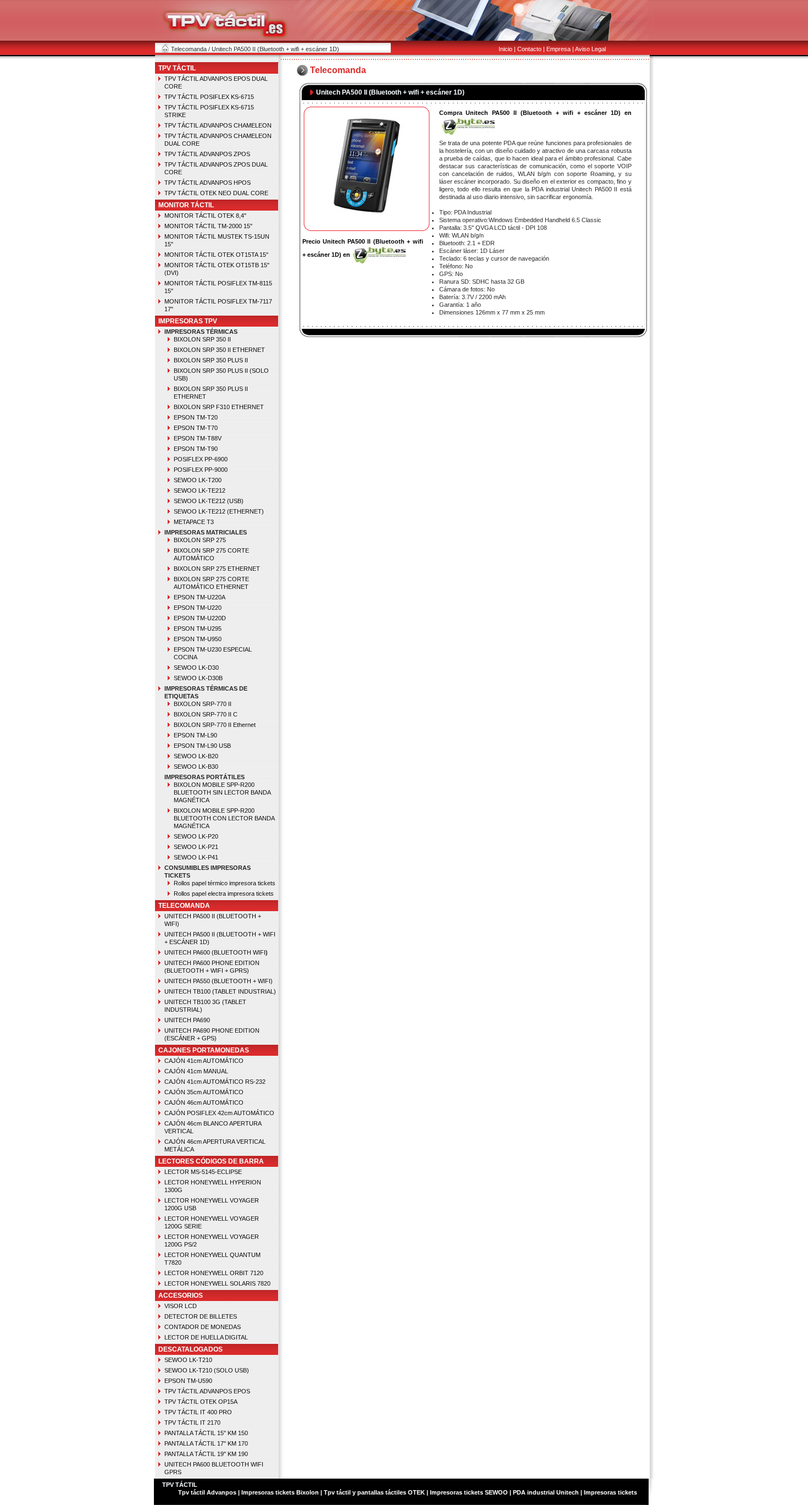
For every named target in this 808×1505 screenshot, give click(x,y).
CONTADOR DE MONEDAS (202, 1327)
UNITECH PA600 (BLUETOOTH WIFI (214, 952)
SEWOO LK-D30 (196, 667)
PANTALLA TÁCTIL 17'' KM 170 (206, 1443)
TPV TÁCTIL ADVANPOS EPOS (207, 1391)
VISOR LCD (180, 1306)
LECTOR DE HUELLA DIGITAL (206, 1337)
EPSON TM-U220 (198, 607)
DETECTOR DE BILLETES (200, 1316)
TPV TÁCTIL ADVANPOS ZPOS (207, 154)
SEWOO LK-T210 (188, 1360)
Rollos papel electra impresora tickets (224, 893)
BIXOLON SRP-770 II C (205, 714)
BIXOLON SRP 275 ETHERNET (217, 568)
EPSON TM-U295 (198, 628)
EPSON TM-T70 (196, 428)
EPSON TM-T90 (196, 448)
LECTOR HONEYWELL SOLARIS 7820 (217, 1283)
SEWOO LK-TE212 (199, 490)
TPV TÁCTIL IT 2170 (192, 1422)
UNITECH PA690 (187, 1020)
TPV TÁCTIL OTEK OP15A (200, 1401)
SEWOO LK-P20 (196, 836)
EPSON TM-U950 (198, 639)
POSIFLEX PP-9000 (201, 469)
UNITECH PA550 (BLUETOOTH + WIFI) (218, 981)
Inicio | (507, 49)
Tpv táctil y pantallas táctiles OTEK (374, 1492)
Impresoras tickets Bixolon (280, 1492)
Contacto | (531, 49)
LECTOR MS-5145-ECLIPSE (203, 1171)
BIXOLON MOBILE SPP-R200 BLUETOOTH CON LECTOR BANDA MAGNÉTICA (224, 818)
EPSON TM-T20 (196, 417)
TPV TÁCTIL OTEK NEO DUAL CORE (216, 193)
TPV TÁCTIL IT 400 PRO (198, 1412)
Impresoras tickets (609, 1492)
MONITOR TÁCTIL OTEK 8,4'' (205, 215)
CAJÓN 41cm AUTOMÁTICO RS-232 (214, 1081)
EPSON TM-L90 (195, 735)
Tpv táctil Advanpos (208, 1492)
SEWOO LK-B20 (196, 756)
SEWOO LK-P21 (196, 847)
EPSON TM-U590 (188, 1380)
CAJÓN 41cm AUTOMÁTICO (203, 1060)
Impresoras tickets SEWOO (469, 1492)
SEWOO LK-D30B (198, 678)
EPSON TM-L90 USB (202, 745)
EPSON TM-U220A (199, 597)
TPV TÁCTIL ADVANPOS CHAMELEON (218, 125)
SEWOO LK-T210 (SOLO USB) (206, 1370)
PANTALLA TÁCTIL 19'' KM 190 (206, 1454)
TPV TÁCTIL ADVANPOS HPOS (207, 182)
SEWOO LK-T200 (198, 480)
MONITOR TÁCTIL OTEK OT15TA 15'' (216, 254)
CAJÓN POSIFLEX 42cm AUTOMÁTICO (219, 1113)
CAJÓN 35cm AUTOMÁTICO (203, 1092)
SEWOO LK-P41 (196, 857)
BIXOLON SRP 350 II (202, 339)
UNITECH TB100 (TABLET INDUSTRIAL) (220, 991)
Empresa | (560, 49)
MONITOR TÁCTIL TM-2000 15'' (208, 226)
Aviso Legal (590, 49)
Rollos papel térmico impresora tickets (224, 883)
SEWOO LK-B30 (196, 766)
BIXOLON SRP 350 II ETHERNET (219, 349)
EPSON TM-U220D (200, 618)
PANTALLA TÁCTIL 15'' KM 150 (206, 1433)
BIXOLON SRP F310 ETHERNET (219, 407)
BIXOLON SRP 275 (200, 540)
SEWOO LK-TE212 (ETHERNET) (219, 511)
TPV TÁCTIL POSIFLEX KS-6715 (209, 96)
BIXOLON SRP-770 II (202, 704)
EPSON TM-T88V (198, 438)
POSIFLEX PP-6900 (201, 459)
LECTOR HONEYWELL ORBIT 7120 (213, 1273)
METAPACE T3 (194, 522)
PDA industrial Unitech (545, 1492)
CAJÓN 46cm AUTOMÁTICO (203, 1102)
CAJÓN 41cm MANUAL (196, 1071)
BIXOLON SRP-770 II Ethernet (215, 724)
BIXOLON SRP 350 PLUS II (211, 360)
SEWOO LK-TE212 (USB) (208, 501)
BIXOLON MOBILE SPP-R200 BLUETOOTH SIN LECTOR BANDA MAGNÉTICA (222, 792)
